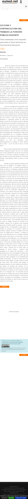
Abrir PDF (4, 286)
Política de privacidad (7, 494)
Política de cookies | (18, 494)
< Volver (23, 20)
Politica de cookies (21, 498)
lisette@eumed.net (14, 486)
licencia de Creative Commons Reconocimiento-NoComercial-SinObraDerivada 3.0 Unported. (14, 349)
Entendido (11, 498)
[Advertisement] (14, 373)
